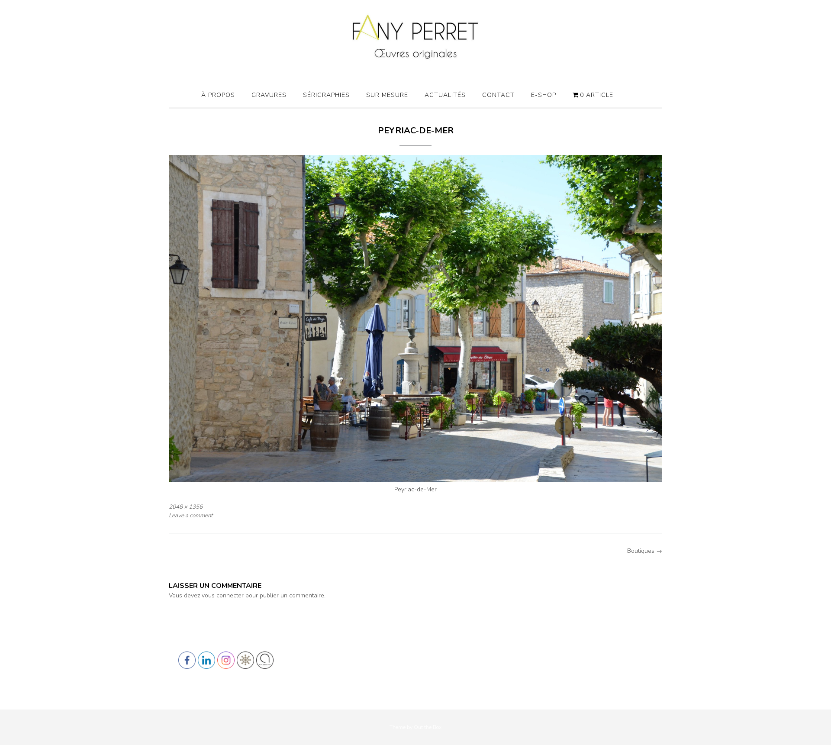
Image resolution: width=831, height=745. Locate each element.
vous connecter (223, 595)
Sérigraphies (326, 95)
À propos (218, 95)
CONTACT (498, 95)
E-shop (543, 95)
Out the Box (427, 727)
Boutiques (644, 551)
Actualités (445, 95)
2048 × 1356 (186, 507)
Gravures (269, 95)
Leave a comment (191, 515)
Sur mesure (387, 95)
